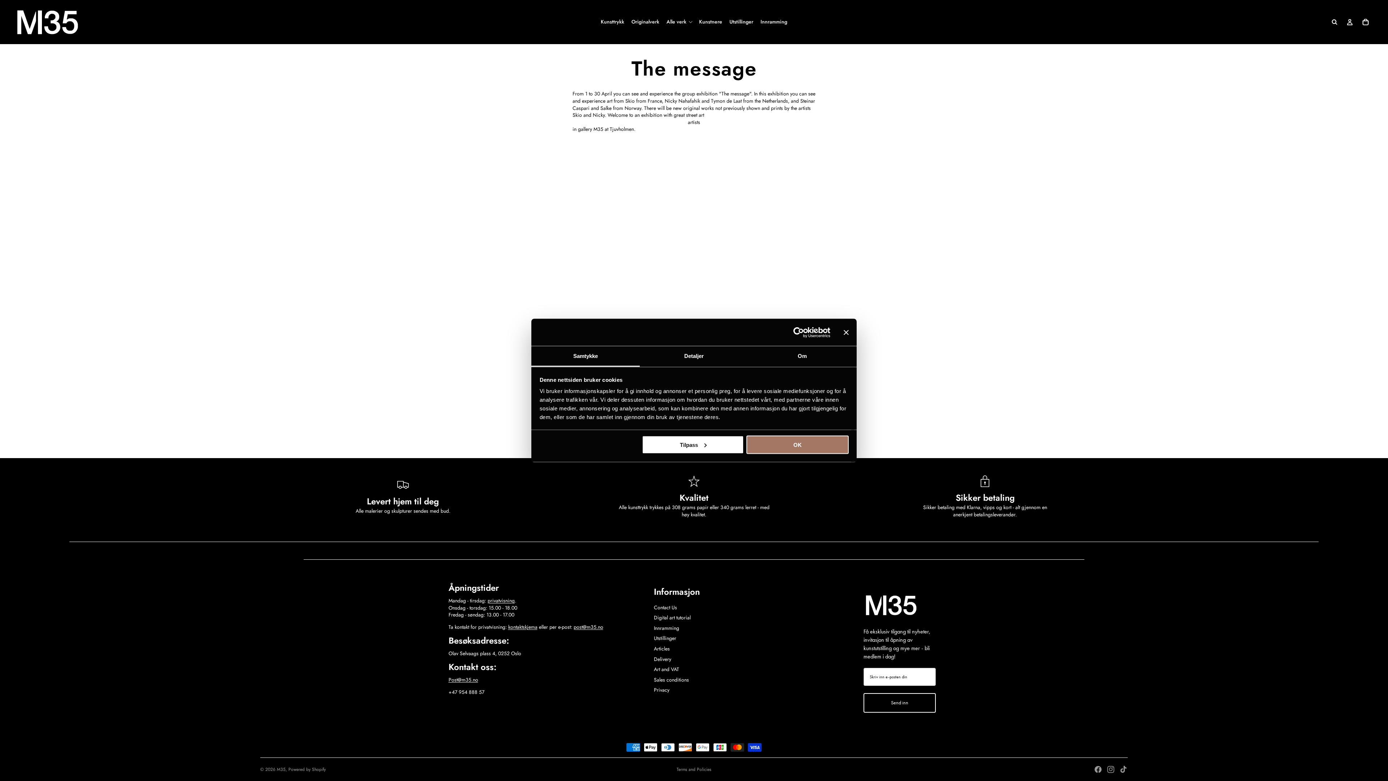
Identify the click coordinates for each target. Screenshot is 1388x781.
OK (797, 444)
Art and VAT (666, 669)
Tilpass (689, 444)
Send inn (899, 703)
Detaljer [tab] (694, 356)
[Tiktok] (1123, 769)
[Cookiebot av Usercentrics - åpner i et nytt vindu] (798, 332)
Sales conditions (671, 679)
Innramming (666, 628)
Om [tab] (802, 356)
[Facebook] (1098, 769)
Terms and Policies (694, 769)
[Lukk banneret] (846, 332)
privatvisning (501, 600)
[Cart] (1366, 22)
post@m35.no (588, 627)
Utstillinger (665, 638)
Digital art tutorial (672, 617)
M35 (281, 769)
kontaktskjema (522, 627)
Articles (662, 648)
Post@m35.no (463, 679)
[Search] (1334, 22)
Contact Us (665, 607)
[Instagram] (1110, 769)
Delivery (662, 659)
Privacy (661, 689)
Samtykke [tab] (585, 356)
